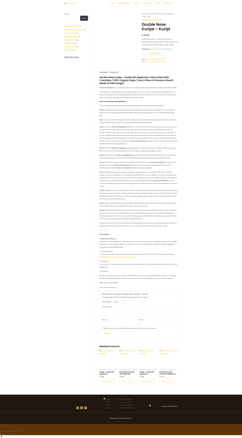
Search (66, 14)
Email (141, 320)
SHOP (136, 3)
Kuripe (147, 61)
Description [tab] (103, 72)
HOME (113, 3)
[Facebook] (81, 407)
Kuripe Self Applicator (156, 61)
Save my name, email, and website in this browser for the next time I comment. (130, 328)
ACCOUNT (147, 3)
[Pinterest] (77, 407)
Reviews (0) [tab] (114, 72)
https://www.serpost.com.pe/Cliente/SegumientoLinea (117, 257)
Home (143, 14)
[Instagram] (85, 407)
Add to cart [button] (107, 381)
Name (104, 320)
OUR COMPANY (124, 3)
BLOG (158, 3)
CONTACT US (168, 3)
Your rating (107, 302)
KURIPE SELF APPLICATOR (156, 14)
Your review (107, 307)
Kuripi (165, 61)
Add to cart (156, 54)
